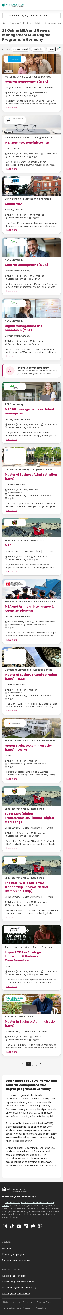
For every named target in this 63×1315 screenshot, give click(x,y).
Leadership (38, 49)
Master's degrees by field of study (18, 1281)
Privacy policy (28, 1308)
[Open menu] (58, 5)
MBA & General (20, 49)
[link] (40, 1063)
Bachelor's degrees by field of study (19, 1287)
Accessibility (41, 1308)
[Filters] (58, 49)
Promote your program (13, 1254)
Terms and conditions (12, 1308)
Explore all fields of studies (15, 1275)
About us (6, 1248)
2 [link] (34, 1063)
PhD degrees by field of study (16, 1293)
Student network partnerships (16, 1260)
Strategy (52, 49)
